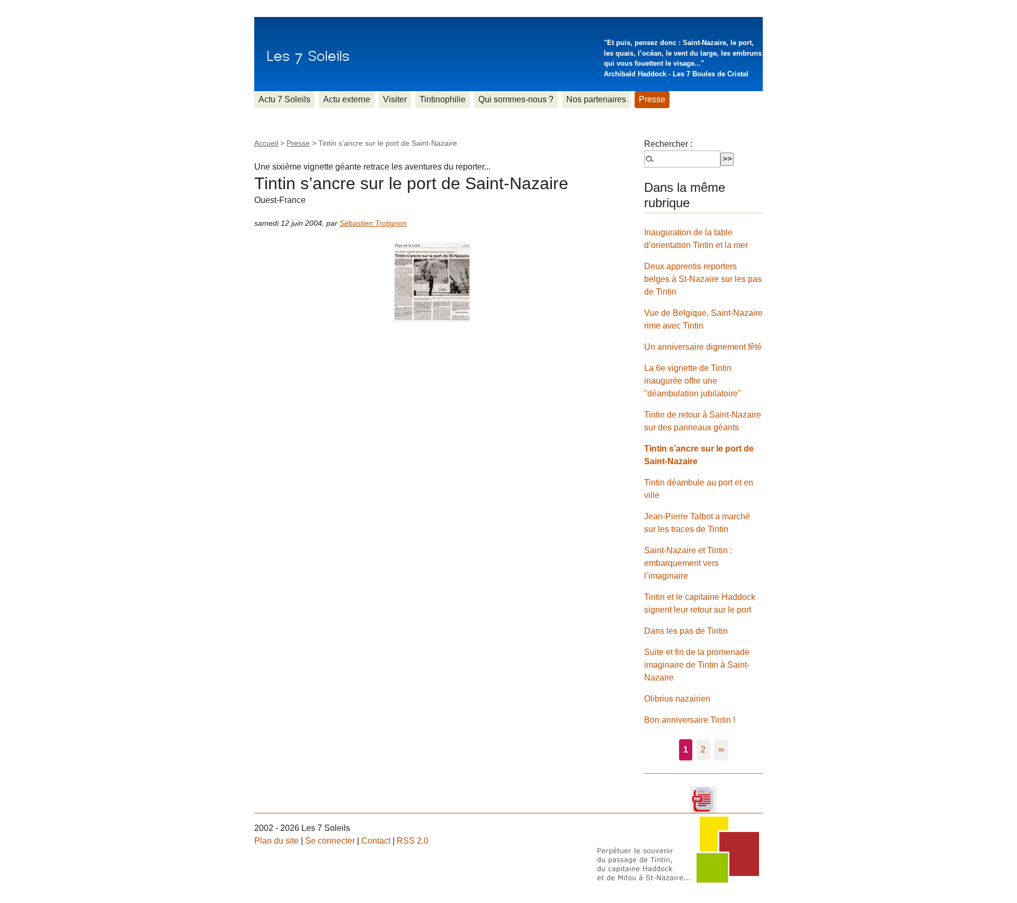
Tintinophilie (443, 99)
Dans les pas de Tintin (686, 630)
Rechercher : (668, 143)
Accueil (266, 143)
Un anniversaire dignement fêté (703, 346)
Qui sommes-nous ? (516, 99)
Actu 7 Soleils (284, 99)
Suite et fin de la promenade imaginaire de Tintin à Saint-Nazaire (697, 665)
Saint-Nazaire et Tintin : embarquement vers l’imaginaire (688, 563)
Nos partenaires (596, 99)
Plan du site (276, 840)
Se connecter (330, 840)
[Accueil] (308, 54)
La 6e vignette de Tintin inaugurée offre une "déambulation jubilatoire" (692, 381)
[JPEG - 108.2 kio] (432, 281)
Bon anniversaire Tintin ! (689, 719)
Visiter (395, 99)
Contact (375, 840)
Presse (652, 99)
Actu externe (346, 99)
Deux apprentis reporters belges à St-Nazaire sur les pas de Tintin (703, 279)
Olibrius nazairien (677, 698)
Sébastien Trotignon (373, 223)
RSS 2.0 (413, 840)
